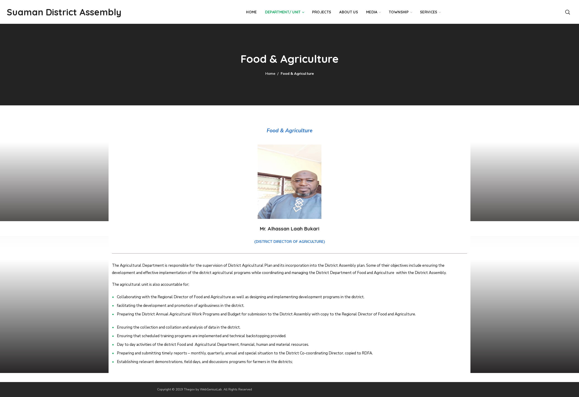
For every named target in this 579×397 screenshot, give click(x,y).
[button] (567, 12)
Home (270, 73)
